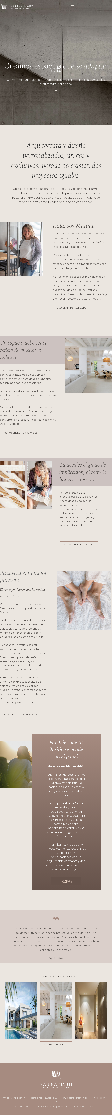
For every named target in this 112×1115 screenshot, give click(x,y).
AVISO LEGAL (64, 1107)
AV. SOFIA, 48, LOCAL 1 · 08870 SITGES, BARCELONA (30, 1098)
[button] (72, 7)
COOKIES (94, 1107)
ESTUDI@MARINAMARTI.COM (75, 1098)
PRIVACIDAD (79, 1107)
